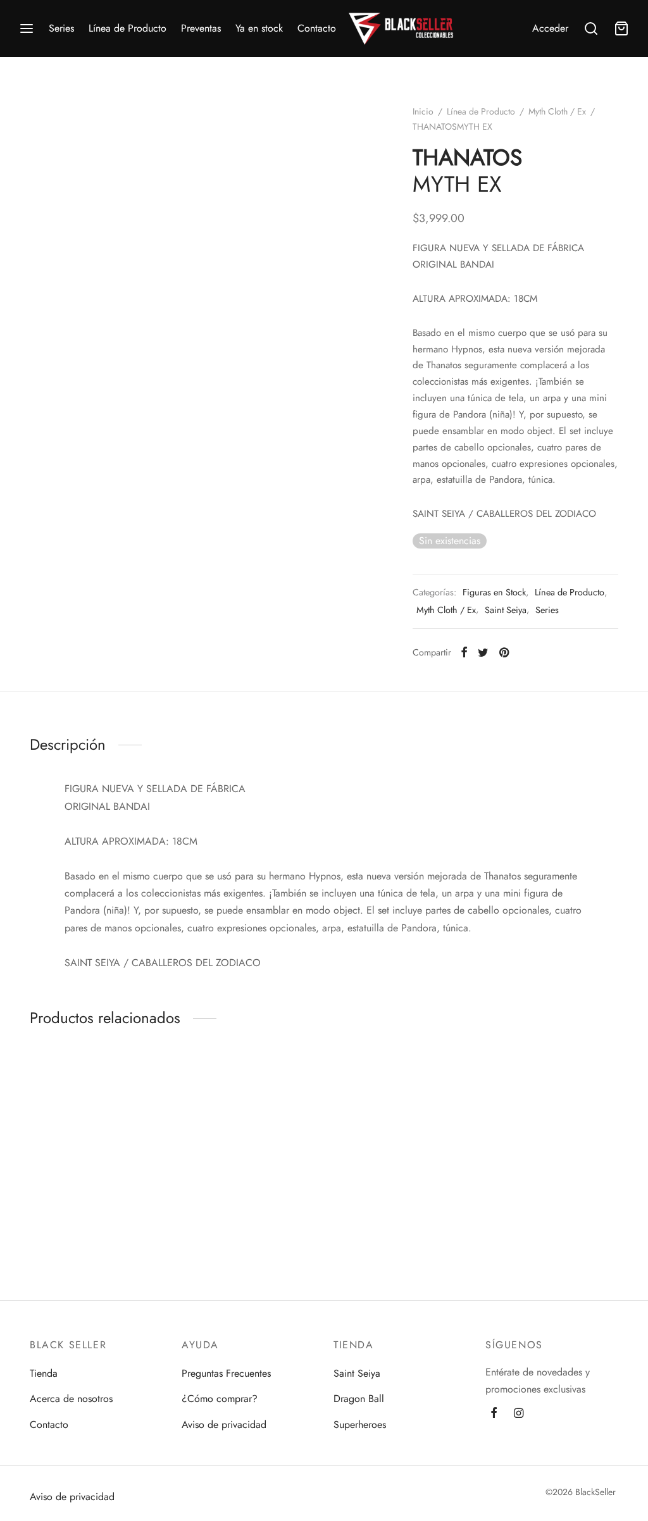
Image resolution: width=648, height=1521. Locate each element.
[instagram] (518, 1414)
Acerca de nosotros (71, 1398)
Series (61, 28)
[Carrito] (621, 28)
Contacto (316, 28)
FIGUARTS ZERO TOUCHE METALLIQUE (542, 1217)
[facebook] (493, 1414)
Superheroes (359, 1424)
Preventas (201, 28)
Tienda (44, 1373)
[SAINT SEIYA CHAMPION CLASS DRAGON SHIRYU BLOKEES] (96, 1123)
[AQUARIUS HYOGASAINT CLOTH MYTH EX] (399, 1123)
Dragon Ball (358, 1398)
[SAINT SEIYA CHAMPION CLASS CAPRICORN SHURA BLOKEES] (248, 1123)
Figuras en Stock (494, 592)
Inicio (423, 111)
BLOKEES (86, 1217)
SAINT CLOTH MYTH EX (385, 1211)
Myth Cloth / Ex (557, 111)
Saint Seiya (505, 610)
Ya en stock (259, 28)
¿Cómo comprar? (220, 1398)
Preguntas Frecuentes (226, 1373)
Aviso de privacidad (224, 1424)
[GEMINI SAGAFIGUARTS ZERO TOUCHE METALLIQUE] (551, 1123)
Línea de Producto (127, 28)
